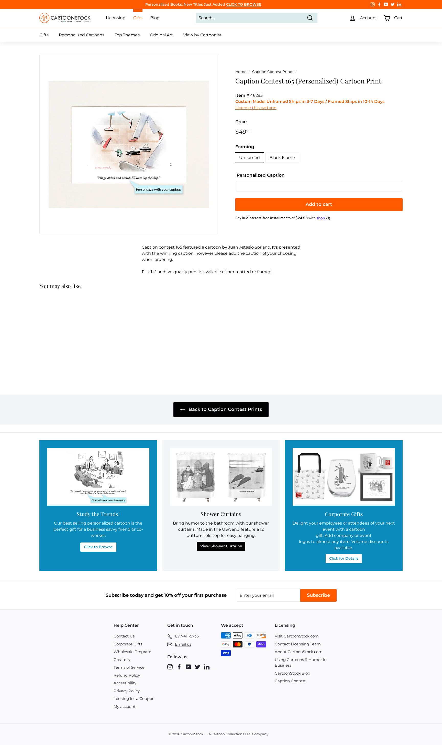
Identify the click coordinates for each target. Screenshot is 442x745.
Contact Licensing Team (298, 644)
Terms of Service (129, 667)
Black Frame (282, 157)
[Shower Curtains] (221, 477)
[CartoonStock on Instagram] (170, 667)
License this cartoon (256, 107)
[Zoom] (129, 144)
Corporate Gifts (128, 644)
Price (241, 121)
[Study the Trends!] (98, 477)
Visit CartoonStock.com (297, 636)
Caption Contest (290, 680)
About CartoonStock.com (299, 651)
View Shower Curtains (221, 546)
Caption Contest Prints (272, 72)
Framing (244, 146)
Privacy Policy (127, 690)
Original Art (161, 35)
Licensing (116, 17)
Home (240, 72)
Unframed (249, 157)
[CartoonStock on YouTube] (188, 667)
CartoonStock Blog (292, 673)
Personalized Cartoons (81, 35)
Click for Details (343, 558)
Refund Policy (127, 675)
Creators (122, 659)
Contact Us (124, 636)
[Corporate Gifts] (344, 477)
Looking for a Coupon (134, 698)
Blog (155, 17)
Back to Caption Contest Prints (224, 409)
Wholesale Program (132, 651)
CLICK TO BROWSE (243, 4)
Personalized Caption (261, 175)
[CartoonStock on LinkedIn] (206, 667)
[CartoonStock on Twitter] (197, 667)
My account (125, 706)
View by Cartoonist (202, 35)
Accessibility (125, 682)
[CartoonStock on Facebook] (179, 667)
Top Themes (127, 35)
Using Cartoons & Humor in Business (301, 662)
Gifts (44, 35)
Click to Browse (98, 547)
